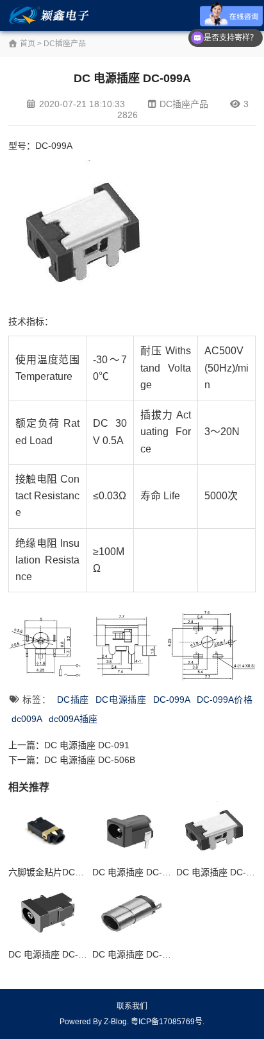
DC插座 (73, 699)
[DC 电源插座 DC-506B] (131, 830)
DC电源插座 (121, 699)
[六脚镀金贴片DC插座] (47, 830)
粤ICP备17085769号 (166, 1021)
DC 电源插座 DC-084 (134, 954)
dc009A (27, 719)
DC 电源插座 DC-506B (89, 760)
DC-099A (171, 699)
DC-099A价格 (224, 699)
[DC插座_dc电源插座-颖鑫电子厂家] (51, 15)
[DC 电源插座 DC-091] (47, 913)
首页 (26, 43)
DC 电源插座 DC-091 (86, 745)
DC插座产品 (65, 43)
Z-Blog (115, 1021)
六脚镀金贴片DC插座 (50, 872)
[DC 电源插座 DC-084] (131, 913)
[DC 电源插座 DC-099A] (215, 830)
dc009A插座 (73, 719)
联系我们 (132, 1006)
